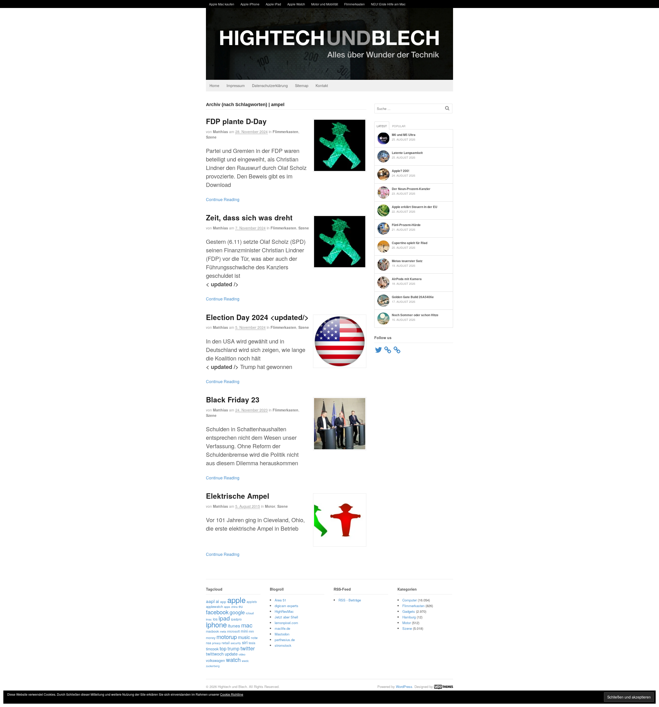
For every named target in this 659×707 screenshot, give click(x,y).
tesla (252, 643)
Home (214, 85)
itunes (234, 625)
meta (223, 631)
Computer (409, 600)
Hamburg (409, 617)
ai (217, 601)
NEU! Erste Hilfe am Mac (388, 4)
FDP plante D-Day (236, 121)
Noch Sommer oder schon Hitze (415, 315)
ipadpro (236, 619)
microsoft (233, 631)
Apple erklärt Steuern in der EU (414, 206)
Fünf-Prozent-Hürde (406, 224)
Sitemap (301, 85)
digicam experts (286, 605)
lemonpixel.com (286, 622)
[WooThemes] (443, 686)
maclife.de (282, 628)
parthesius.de (285, 639)
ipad (224, 618)
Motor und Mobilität (324, 4)
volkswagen (215, 660)
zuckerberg (213, 666)
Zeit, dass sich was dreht (249, 217)
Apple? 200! (400, 170)
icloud (250, 613)
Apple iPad (273, 4)
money (210, 637)
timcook (212, 648)
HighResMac (284, 611)
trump (233, 648)
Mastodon (282, 634)
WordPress (404, 686)
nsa (208, 642)
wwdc (245, 661)
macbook (212, 631)
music (244, 637)
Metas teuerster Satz (407, 260)
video (242, 654)
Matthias (220, 131)
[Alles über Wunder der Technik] (329, 76)
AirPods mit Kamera (407, 279)
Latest (382, 126)
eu (241, 606)
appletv (252, 601)
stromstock (283, 645)
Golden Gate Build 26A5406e (413, 297)
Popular (398, 126)
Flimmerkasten (354, 4)
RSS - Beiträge (350, 600)
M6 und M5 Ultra (403, 134)
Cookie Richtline (231, 694)
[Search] (447, 108)
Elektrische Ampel (237, 495)
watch (233, 659)
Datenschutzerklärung (270, 85)
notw (254, 637)
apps (227, 607)
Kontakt (322, 85)
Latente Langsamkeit (407, 152)
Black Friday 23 (232, 399)
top (223, 648)
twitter (247, 648)
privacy (216, 643)
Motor (270, 506)
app (223, 601)
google (237, 612)
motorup (226, 637)
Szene (211, 137)
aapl (210, 601)
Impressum (236, 85)
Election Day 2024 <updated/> (257, 317)
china (234, 607)
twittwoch (215, 654)
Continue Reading (222, 199)
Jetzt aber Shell (286, 617)
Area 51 (280, 600)
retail (226, 642)
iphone (216, 624)
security (236, 643)
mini (244, 631)
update (231, 654)
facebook (217, 612)
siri (245, 642)
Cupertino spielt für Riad (409, 242)
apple (236, 599)
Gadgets (408, 611)
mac (247, 624)
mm (251, 631)
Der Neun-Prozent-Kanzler (411, 188)
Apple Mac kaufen (221, 4)
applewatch (214, 606)
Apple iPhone (249, 4)
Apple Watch (296, 4)
